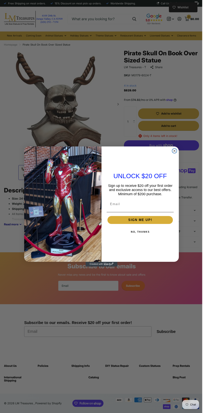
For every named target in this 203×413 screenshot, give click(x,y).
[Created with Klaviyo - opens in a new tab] (100, 264)
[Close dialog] (173, 150)
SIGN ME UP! (139, 220)
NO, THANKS (138, 231)
